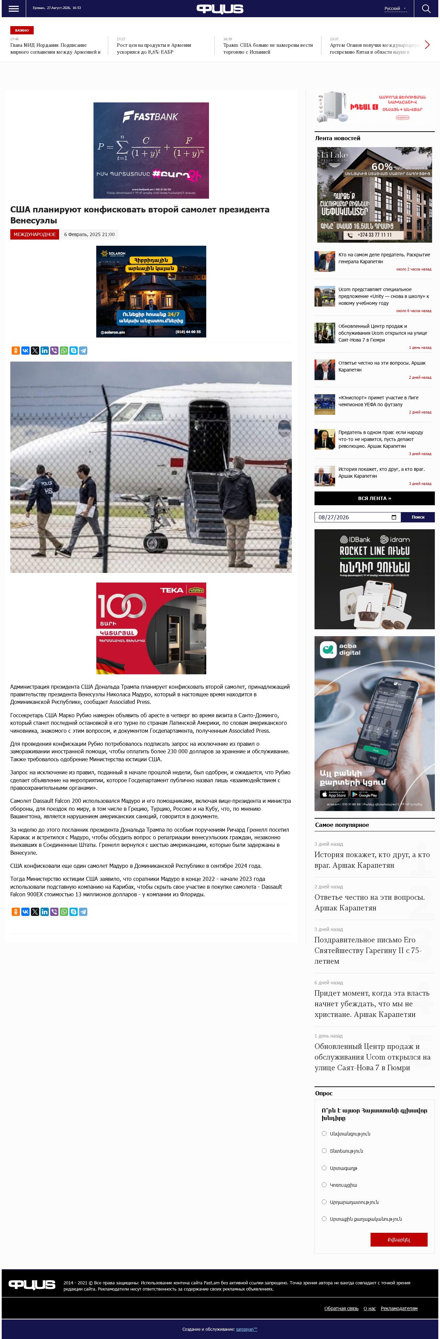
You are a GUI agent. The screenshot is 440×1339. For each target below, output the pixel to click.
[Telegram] (83, 350)
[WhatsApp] (64, 350)
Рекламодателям (399, 1308)
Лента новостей (337, 138)
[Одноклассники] (16, 350)
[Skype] (73, 350)
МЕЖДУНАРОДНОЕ (35, 234)
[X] (35, 350)
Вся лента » (375, 498)
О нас (370, 1308)
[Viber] (54, 350)
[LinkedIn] (45, 350)
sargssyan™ (246, 1329)
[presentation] (404, 48)
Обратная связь (341, 1308)
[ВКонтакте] (25, 350)
